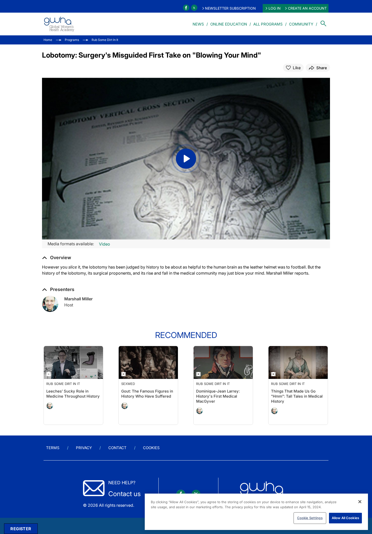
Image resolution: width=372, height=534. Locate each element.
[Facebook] (186, 8)
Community (301, 24)
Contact (117, 447)
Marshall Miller (78, 298)
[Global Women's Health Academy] (59, 24)
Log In (274, 8)
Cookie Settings (310, 518)
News (198, 24)
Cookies (151, 447)
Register (20, 528)
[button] (56, 257)
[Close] (359, 501)
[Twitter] (194, 8)
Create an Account (307, 8)
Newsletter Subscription (230, 8)
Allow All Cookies (345, 518)
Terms (52, 447)
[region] (256, 512)
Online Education (228, 24)
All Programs (268, 24)
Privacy (84, 447)
